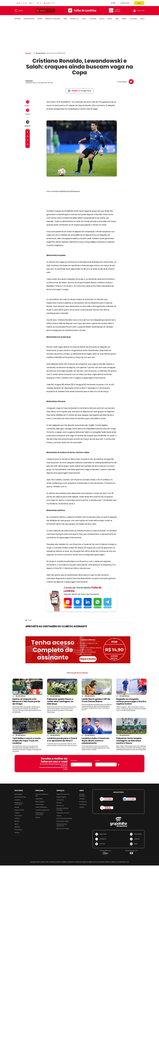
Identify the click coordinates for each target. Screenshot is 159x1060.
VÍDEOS (142, 19)
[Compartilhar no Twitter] (27, 140)
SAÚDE (65, 19)
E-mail (97, 760)
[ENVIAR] (119, 765)
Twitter (81, 807)
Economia (18, 816)
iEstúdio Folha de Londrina (62, 809)
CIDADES (39, 19)
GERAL (117, 19)
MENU (21, 11)
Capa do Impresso (63, 794)
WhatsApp (18, 794)
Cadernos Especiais (42, 810)
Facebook (82, 804)
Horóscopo (60, 805)
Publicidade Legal (62, 821)
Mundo (17, 821)
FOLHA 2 (84, 19)
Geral (16, 824)
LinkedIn (82, 799)
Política (17, 818)
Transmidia (39, 804)
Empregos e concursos (19, 803)
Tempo (58, 816)
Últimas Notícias (20, 797)
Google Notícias (82, 795)
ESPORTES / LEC (74, 19)
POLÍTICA (101, 19)
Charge (59, 803)
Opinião (17, 827)
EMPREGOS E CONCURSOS (52, 19)
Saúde (17, 807)
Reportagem (39, 801)
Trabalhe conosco (62, 813)
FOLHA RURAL (133, 19)
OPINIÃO (124, 19)
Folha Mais (39, 799)
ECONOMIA (93, 19)
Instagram (83, 801)
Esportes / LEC (19, 810)
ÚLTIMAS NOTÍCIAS (29, 19)
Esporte (28, 53)
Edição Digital (61, 797)
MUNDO (109, 19)
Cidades (17, 800)
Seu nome (74, 760)
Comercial (60, 800)
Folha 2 (17, 813)
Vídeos (17, 832)
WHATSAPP (18, 19)
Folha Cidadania (41, 807)
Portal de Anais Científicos (61, 825)
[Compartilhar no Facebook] (27, 132)
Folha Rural (18, 830)
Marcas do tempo (62, 828)
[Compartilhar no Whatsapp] (28, 144)
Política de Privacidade (64, 818)
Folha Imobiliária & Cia (41, 795)
